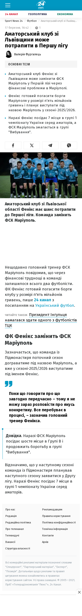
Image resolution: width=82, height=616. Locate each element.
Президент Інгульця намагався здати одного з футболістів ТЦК (41, 320)
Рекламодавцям (52, 509)
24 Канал (11, 14)
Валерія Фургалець (27, 54)
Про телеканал (14, 529)
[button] (13, 145)
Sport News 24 (14, 20)
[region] (41, 605)
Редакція (11, 516)
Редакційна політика (18, 522)
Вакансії (10, 542)
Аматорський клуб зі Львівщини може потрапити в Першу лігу (59, 20)
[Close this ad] (79, 592)
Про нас (10, 509)
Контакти (48, 535)
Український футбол (54, 305)
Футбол (32, 20)
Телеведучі (12, 535)
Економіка (65, 14)
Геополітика (37, 14)
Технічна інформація (55, 529)
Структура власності (17, 548)
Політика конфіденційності (59, 522)
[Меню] (7, 5)
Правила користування (56, 516)
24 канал (42, 300)
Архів (45, 542)
